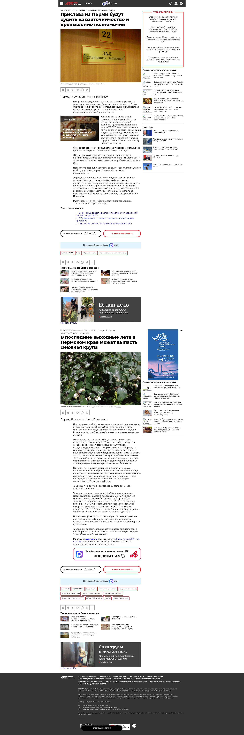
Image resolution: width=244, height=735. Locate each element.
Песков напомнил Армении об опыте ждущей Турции (168, 140)
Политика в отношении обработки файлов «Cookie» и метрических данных (103, 709)
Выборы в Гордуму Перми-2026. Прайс (165, 681)
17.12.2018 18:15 (65, 10)
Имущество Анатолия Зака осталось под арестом (105, 223)
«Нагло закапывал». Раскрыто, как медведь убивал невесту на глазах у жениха (168, 404)
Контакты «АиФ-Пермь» (123, 679)
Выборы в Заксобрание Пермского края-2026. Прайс (126, 681)
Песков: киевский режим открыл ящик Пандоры (166, 131)
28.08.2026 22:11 (66, 330)
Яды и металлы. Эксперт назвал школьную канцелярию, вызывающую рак (166, 413)
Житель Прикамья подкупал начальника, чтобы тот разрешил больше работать (84, 289)
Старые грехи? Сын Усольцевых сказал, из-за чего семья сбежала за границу (168, 92)
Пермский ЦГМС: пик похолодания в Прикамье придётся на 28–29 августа (122, 627)
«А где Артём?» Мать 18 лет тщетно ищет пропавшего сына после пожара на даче (167, 109)
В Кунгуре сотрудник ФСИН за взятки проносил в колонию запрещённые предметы (83, 273)
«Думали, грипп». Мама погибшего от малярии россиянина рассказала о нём (163, 39)
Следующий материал (102, 728)
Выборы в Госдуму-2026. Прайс (90, 681)
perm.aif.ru (91, 539)
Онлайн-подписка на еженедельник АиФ (94, 679)
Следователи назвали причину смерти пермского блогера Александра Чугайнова (163, 19)
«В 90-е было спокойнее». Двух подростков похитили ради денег (167, 387)
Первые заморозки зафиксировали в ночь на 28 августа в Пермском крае (82, 619)
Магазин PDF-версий (155, 676)
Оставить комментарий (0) (122, 233)
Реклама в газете (137, 676)
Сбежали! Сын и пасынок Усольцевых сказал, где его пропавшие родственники (169, 118)
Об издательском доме (87, 676)
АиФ (102, 84)
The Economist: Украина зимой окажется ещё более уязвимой (165, 148)
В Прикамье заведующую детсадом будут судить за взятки (84, 280)
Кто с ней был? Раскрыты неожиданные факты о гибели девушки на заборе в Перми (163, 29)
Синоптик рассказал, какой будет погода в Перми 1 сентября (84, 626)
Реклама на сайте (120, 676)
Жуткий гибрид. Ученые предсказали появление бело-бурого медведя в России (168, 421)
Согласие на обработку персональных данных (94, 705)
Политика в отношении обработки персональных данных (97, 707)
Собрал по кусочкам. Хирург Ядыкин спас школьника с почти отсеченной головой (168, 84)
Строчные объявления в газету (148, 679)
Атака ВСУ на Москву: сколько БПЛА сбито (167, 165)
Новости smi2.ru (68, 323)
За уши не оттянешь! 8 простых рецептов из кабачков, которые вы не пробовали (168, 101)
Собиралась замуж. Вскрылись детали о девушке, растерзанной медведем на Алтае (167, 396)
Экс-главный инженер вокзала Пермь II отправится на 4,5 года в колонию (125, 273)
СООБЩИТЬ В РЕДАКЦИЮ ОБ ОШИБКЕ (92, 684)
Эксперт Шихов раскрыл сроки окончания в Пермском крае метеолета (83, 635)
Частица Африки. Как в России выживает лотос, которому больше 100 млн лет (168, 76)
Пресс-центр (105, 676)
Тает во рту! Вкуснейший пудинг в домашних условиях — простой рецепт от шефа (167, 430)
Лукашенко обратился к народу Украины (165, 156)
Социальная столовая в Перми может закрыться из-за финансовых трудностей (163, 60)
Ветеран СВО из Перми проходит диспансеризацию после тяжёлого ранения (163, 49)
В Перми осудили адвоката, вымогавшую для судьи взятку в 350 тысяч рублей (124, 281)
